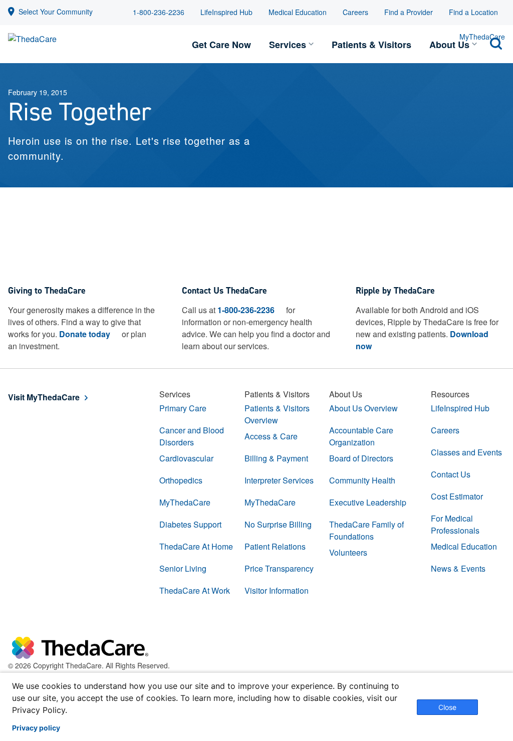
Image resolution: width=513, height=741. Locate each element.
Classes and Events (466, 452)
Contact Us (450, 474)
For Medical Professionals (455, 524)
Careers (355, 12)
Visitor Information (276, 590)
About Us (449, 44)
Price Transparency (279, 568)
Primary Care (182, 408)
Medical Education (298, 12)
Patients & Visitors (371, 44)
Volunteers (348, 552)
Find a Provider (408, 12)
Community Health (362, 480)
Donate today (84, 334)
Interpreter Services (279, 480)
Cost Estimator (457, 496)
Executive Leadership (367, 502)
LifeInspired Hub (226, 12)
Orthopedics (180, 480)
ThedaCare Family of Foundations (366, 530)
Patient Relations (275, 546)
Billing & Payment (276, 458)
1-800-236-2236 (158, 12)
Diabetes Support (190, 524)
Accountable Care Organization (361, 436)
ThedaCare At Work (194, 590)
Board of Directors (361, 458)
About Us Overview (363, 408)
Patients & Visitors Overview (277, 414)
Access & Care (271, 436)
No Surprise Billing (278, 524)
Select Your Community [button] (56, 12)
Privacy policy (36, 728)
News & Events (458, 568)
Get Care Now (221, 44)
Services (287, 44)
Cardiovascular (186, 458)
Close (447, 707)
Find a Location (473, 12)
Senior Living (182, 568)
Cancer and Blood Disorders (191, 436)
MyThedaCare (184, 502)
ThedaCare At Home (196, 546)
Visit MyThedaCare (44, 397)
